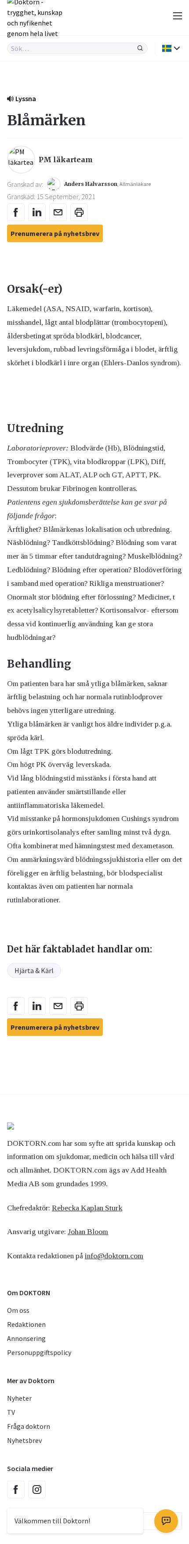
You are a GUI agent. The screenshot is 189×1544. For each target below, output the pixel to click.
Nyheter (19, 1398)
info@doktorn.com (114, 1255)
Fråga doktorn (28, 1426)
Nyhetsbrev (24, 1440)
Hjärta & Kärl (34, 970)
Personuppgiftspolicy (39, 1352)
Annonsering (26, 1338)
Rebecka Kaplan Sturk (87, 1207)
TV (11, 1412)
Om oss (18, 1310)
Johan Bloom (88, 1231)
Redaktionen (26, 1324)
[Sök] (140, 48)
